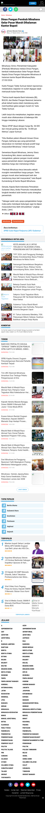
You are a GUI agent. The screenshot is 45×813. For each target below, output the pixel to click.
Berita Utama (12, 505)
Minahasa (6, 221)
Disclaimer (15, 793)
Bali (24, 641)
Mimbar (26, 706)
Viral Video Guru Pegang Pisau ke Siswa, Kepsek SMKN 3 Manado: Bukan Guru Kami (17, 588)
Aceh (24, 625)
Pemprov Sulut (7, 743)
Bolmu (3, 660)
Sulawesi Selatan (29, 762)
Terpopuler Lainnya (23, 614)
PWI (2, 753)
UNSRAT (4, 774)
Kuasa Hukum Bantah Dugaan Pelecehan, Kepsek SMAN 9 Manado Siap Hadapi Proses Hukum (14, 419)
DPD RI (25, 672)
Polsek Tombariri (29, 750)
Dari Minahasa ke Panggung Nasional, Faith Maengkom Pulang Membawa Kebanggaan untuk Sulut (15, 462)
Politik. (26, 746)
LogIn (33, 3)
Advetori (4, 635)
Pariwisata (5, 731)
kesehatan (11, 516)
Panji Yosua (6, 728)
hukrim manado (29, 684)
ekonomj (26, 675)
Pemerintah (6, 734)
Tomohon (26, 771)
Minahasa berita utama (32, 709)
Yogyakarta (6, 777)
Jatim (3, 691)
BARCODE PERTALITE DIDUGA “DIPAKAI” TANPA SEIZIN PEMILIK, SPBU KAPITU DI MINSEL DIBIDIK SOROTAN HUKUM (15, 346)
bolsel (25, 663)
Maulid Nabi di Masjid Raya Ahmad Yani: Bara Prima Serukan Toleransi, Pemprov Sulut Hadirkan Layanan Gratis (15, 447)
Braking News (28, 666)
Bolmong (26, 656)
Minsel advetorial (8, 718)
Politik (4, 746)
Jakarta (26, 687)
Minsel (25, 715)
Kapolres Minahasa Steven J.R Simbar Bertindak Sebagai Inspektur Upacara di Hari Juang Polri (17, 560)
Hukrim (25, 681)
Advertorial (27, 632)
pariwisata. (27, 731)
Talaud (4, 771)
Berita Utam (27, 650)
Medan (3, 706)
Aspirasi (10, 526)
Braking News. (6, 669)
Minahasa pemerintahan (32, 712)
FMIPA (3, 678)
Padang (25, 725)
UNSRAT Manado (29, 774)
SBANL (25, 756)
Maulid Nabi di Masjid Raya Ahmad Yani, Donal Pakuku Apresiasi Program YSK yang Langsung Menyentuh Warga (13, 433)
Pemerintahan (18, 221)
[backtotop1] (43, 798)
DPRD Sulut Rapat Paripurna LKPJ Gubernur (22, 231)
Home (3, 15)
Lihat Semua (22, 489)
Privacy (38, 790)
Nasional (26, 722)
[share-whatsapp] (16, 9)
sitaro (3, 762)
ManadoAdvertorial (31, 703)
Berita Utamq (28, 653)
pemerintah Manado (31, 734)
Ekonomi (4, 675)
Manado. (4, 703)
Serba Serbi (27, 759)
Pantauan (11, 521)
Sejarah (10, 532)
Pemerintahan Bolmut (31, 737)
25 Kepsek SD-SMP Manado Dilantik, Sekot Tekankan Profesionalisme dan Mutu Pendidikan (17, 574)
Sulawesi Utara (13, 511)
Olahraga (5, 725)
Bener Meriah (28, 647)
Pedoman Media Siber (28, 790)
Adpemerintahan (29, 629)
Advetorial (5, 638)
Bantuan (4, 647)
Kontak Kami (15, 790)
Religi (25, 753)
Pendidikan (27, 743)
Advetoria (27, 635)
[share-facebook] (5, 9)
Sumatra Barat (7, 768)
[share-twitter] (10, 9)
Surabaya (26, 768)
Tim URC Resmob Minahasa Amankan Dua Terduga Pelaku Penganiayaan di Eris (14, 375)
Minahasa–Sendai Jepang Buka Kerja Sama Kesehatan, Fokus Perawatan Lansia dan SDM (15, 476)
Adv (2, 632)
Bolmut (26, 660)
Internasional (7, 687)
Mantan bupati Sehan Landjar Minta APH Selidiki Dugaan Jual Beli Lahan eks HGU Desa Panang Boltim (17, 546)
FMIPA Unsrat (28, 678)
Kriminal (4, 697)
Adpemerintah (6, 629)
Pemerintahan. (7, 740)
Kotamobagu (27, 694)
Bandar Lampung (8, 644)
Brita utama (6, 672)
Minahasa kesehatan (9, 712)
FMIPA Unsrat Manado (9, 681)
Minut (25, 718)
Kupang (25, 697)
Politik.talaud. (7, 750)
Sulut (25, 765)
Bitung (4, 656)
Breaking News (28, 669)
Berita (3, 650)
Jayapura (26, 691)
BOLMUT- (4, 663)
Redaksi (6, 790)
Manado (26, 700)
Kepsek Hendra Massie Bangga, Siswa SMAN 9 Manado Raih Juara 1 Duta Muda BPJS (14, 404)
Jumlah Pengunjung (26, 793)
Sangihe (4, 756)
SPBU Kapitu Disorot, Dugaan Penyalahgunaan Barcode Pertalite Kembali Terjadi (15, 361)
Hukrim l (4, 684)
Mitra (3, 722)
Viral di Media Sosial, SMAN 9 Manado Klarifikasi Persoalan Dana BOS (17, 603)
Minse (3, 715)
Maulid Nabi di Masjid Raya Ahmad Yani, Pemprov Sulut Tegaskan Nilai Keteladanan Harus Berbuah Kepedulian (15, 390)
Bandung (26, 644)
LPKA (3, 700)
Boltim (4, 666)
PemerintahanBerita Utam (33, 740)
